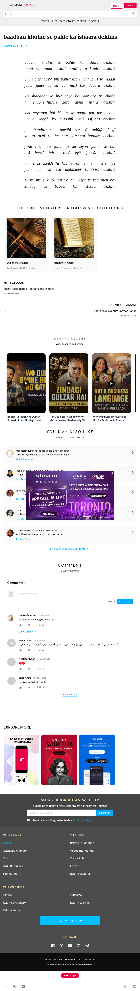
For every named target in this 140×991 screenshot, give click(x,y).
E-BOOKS (93, 21)
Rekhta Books (11, 910)
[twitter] (61, 946)
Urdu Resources (13, 865)
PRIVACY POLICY (53, 959)
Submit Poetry (12, 873)
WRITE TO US (73, 920)
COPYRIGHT (89, 959)
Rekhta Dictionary (14, 902)
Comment (125, 601)
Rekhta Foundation (82, 842)
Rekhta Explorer (80, 873)
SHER (54, 21)
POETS (45, 21)
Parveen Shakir (16, 46)
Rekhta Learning (80, 902)
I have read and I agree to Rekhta (61, 820)
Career (74, 865)
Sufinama (76, 894)
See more (70, 694)
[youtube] (70, 946)
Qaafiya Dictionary (15, 850)
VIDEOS (81, 21)
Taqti (6, 858)
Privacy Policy (81, 820)
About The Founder (82, 850)
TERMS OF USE (72, 959)
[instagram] (78, 946)
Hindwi (7, 894)
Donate (116, 5)
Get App (130, 5)
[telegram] (87, 946)
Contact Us (77, 858)
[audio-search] (133, 14)
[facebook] (53, 946)
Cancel (111, 601)
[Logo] (16, 5)
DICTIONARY (67, 21)
